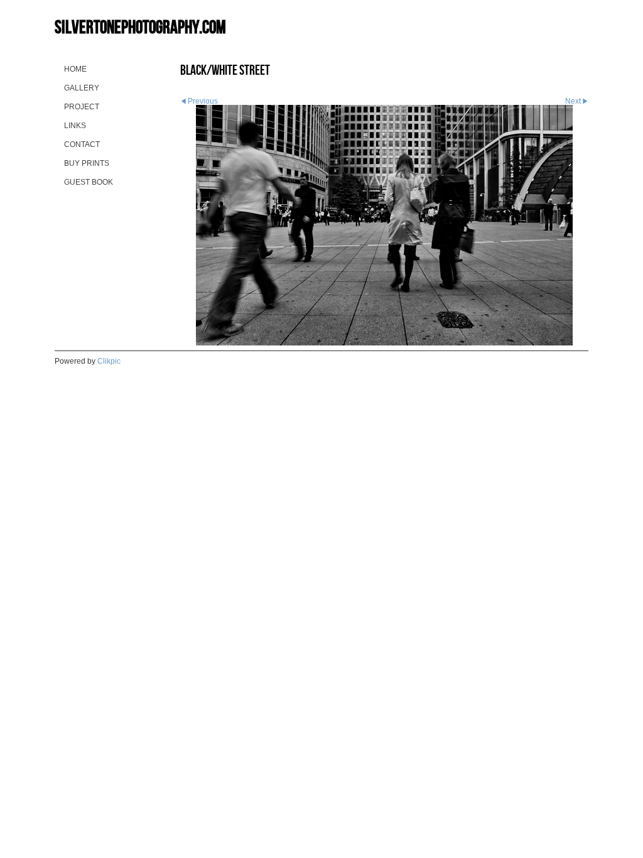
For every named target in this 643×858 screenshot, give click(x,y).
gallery (81, 88)
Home (75, 69)
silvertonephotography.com (140, 26)
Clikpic (109, 361)
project (81, 106)
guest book (88, 182)
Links (75, 125)
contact (82, 144)
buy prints (86, 163)
